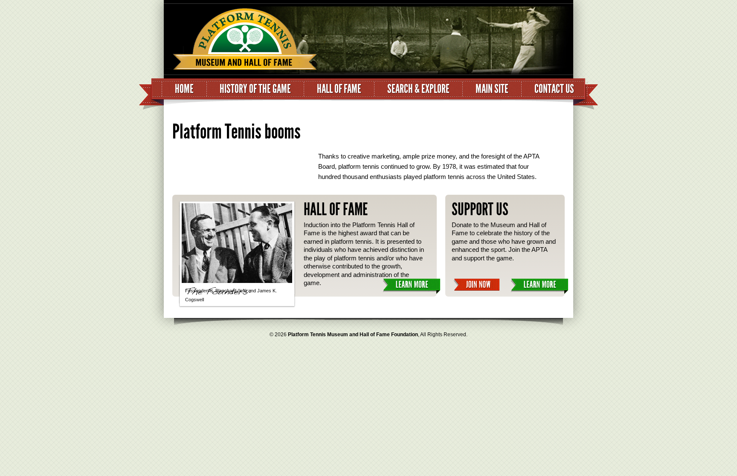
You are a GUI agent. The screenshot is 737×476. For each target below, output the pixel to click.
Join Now (476, 285)
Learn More (411, 286)
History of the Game (255, 89)
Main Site (492, 89)
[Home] (240, 41)
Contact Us (554, 89)
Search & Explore (418, 89)
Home (184, 89)
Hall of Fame (339, 89)
